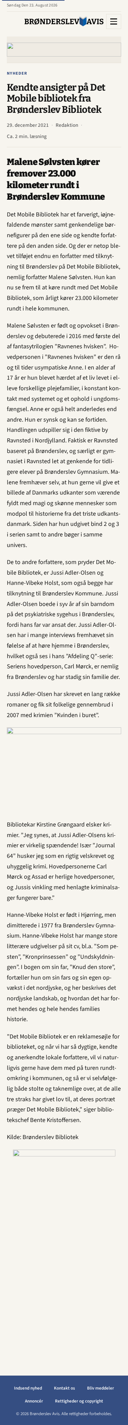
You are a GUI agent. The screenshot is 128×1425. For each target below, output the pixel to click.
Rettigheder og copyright (79, 1401)
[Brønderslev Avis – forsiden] (64, 21)
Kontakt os (64, 1388)
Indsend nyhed (28, 1388)
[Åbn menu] (113, 21)
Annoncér (34, 1401)
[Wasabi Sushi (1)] (64, 50)
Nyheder (17, 73)
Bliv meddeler (100, 1388)
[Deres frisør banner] (64, 1252)
